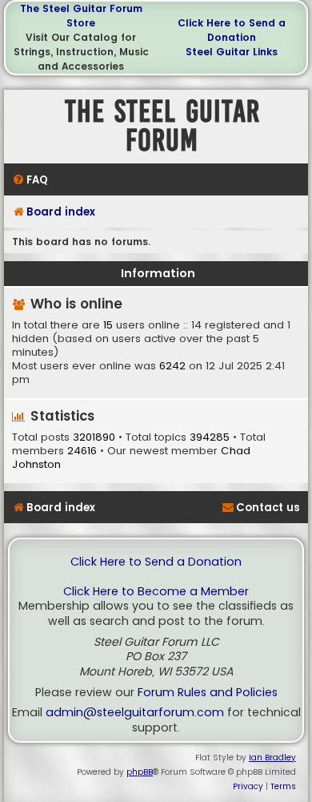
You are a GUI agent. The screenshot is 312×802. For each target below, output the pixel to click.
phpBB (139, 772)
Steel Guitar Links (232, 51)
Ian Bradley (272, 758)
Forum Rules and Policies (208, 692)
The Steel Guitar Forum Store (81, 16)
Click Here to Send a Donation (232, 30)
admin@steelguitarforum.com (135, 712)
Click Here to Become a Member (156, 591)
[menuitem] (30, 179)
